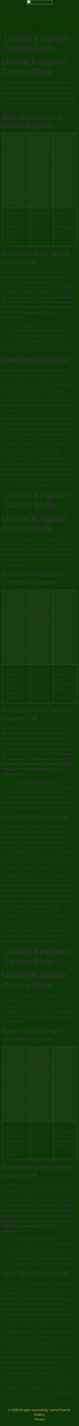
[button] (40, 25)
